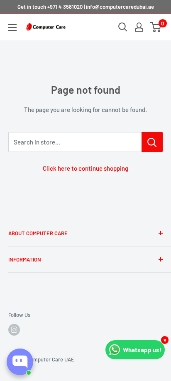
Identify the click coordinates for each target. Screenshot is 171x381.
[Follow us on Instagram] (14, 330)
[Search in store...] (152, 142)
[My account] (139, 27)
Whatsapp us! (142, 350)
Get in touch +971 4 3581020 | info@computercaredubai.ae (85, 6)
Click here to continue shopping (85, 168)
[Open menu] (12, 27)
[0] (156, 27)
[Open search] (122, 27)
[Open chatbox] (20, 362)
